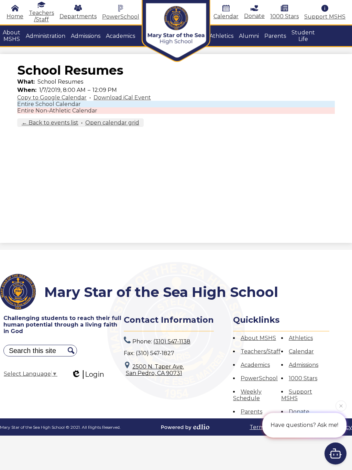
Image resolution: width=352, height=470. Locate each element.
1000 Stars (284, 16)
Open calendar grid (112, 122)
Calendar (226, 16)
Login (94, 374)
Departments (78, 16)
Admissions (303, 365)
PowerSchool (120, 16)
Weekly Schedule (247, 395)
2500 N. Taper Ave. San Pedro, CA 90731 (155, 369)
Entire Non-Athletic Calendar (57, 110)
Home (15, 16)
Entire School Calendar (49, 104)
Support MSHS (324, 16)
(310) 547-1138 (171, 341)
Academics (255, 365)
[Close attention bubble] (341, 405)
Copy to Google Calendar (52, 97)
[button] (11, 35)
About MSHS (258, 338)
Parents (251, 411)
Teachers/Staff (260, 351)
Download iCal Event (122, 97)
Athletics (301, 338)
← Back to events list (50, 122)
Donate (254, 16)
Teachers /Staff (41, 16)
